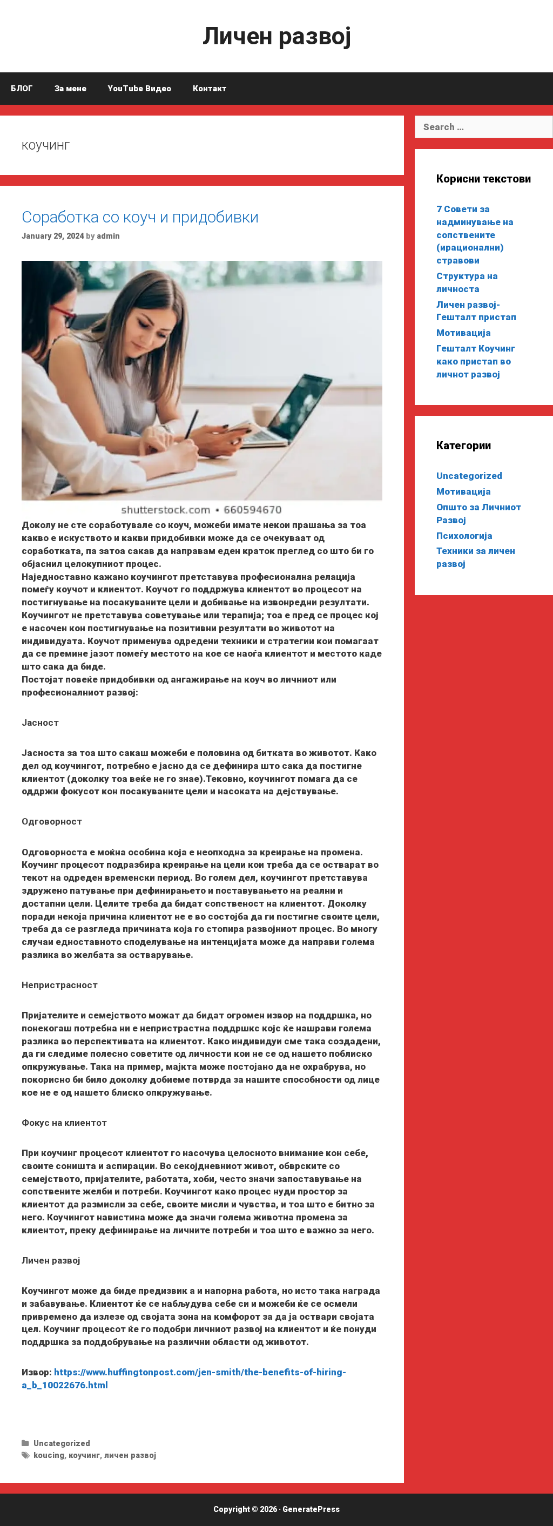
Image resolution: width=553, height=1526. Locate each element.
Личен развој (277, 36)
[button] (202, 390)
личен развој (130, 1455)
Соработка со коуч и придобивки (140, 216)
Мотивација (463, 332)
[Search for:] (484, 126)
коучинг (84, 1455)
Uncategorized (61, 1443)
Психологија (464, 535)
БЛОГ (22, 88)
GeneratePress (311, 1509)
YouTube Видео (139, 88)
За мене (70, 88)
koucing (48, 1455)
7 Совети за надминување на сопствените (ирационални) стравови (475, 235)
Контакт (210, 88)
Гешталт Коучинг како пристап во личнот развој (475, 361)
